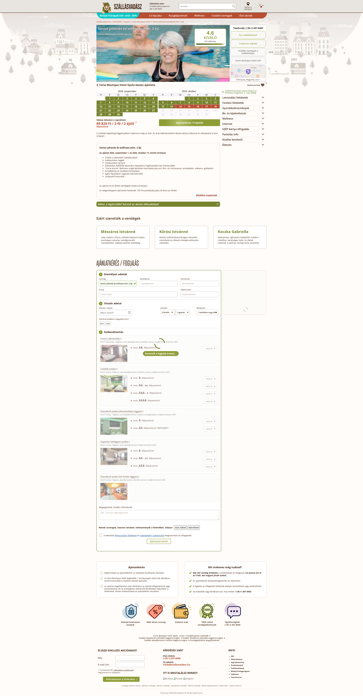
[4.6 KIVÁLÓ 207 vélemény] (218, 26)
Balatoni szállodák (163, 686)
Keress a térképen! (248, 8)
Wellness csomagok (148, 686)
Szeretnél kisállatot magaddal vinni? (114, 319)
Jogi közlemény (237, 662)
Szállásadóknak (237, 668)
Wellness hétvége (194, 686)
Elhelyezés (201, 308)
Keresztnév (185, 279)
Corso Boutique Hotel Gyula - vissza (168, 636)
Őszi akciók (245, 15)
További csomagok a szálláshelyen (248, 52)
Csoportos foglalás (248, 43)
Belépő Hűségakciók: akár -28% (118, 15)
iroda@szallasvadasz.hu (160, 6)
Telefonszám (186, 290)
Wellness (199, 15)
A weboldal (109, 535)
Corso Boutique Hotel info (248, 60)
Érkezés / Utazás (105, 308)
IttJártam (235, 674)
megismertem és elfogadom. (178, 535)
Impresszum (236, 677)
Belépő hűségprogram (240, 671)
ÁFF (232, 656)
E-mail (101, 290)
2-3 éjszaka (155, 15)
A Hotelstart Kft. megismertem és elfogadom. (116, 671)
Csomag (102, 279)
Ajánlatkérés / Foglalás (189, 122)
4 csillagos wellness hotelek (131, 686)
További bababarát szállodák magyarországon (159, 638)
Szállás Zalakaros (235, 686)
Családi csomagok (222, 15)
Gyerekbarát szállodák (178, 686)
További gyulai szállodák (197, 636)
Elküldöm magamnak (206, 195)
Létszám (163, 308)
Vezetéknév (145, 279)
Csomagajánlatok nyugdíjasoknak (204, 640)
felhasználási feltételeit (126, 535)
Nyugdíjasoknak (178, 15)
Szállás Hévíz (223, 686)
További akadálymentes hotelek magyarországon (165, 640)
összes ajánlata (127, 85)
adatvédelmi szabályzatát (152, 535)
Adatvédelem (236, 659)
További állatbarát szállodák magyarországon (202, 638)
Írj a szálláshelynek (248, 35)
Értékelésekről (237, 665)
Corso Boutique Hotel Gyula (115, 34)
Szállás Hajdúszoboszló (210, 686)
